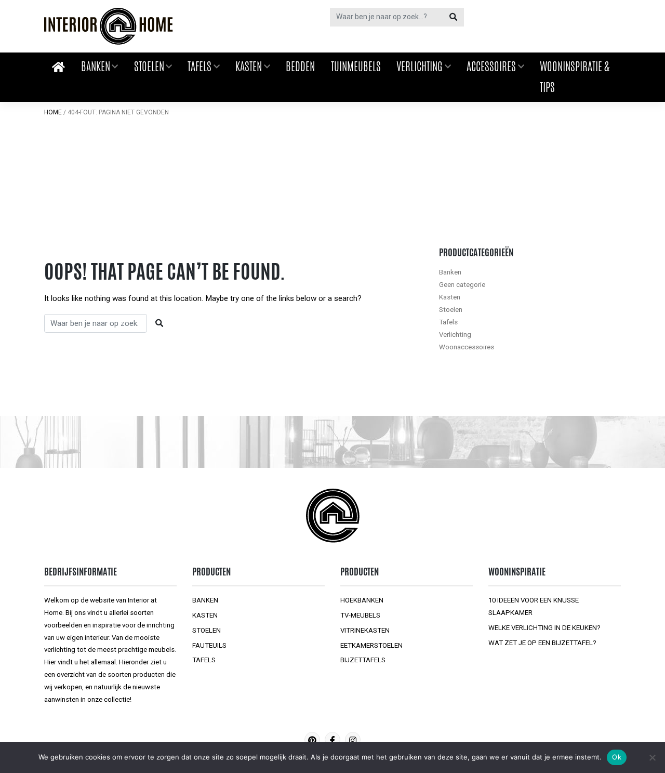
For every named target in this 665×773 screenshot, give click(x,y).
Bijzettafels (362, 660)
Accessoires (491, 66)
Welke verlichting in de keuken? (544, 628)
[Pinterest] (312, 740)
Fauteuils (209, 645)
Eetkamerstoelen (371, 645)
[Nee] (652, 757)
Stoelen (149, 66)
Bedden (300, 66)
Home (53, 112)
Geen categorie (462, 285)
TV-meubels (360, 615)
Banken (95, 66)
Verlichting (419, 66)
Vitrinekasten (365, 630)
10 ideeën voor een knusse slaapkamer (533, 606)
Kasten (248, 66)
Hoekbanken (361, 600)
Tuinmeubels (356, 66)
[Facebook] (332, 740)
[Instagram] (353, 740)
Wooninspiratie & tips (574, 77)
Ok (616, 757)
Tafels (199, 66)
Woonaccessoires (466, 347)
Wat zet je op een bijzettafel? (542, 643)
